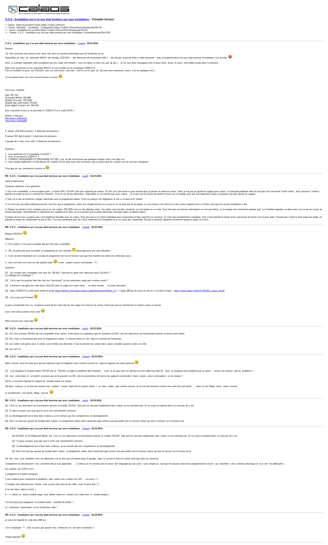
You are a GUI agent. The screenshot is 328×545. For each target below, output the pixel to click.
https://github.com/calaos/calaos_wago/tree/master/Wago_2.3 (85, 290)
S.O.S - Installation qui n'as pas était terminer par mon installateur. (47, 19)
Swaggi (81, 43)
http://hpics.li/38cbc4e (16, 118)
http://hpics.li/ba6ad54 (16, 120)
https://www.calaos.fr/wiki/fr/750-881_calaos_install (199, 290)
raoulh (85, 176)
